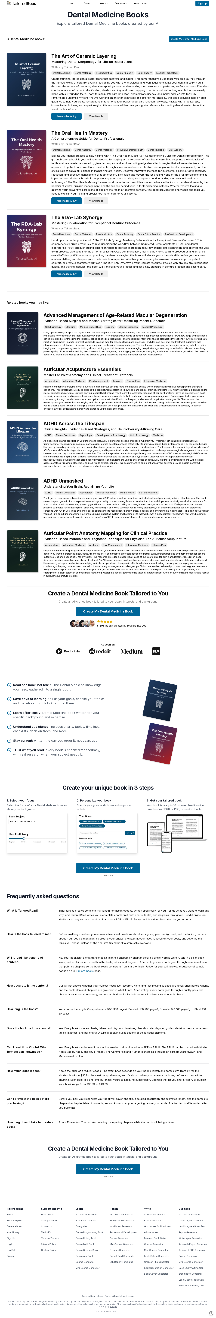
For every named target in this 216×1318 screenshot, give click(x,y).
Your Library (141, 3)
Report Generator (188, 1232)
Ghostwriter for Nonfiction (157, 1226)
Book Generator (152, 1220)
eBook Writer (151, 1232)
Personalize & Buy (66, 116)
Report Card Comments (122, 1256)
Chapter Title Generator (156, 1262)
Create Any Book (84, 1256)
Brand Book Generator (190, 1273)
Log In (10, 1244)
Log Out (11, 1250)
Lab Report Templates (121, 1262)
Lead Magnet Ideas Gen (191, 1279)
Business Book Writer (155, 1238)
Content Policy (48, 1250)
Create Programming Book (89, 1232)
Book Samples (14, 1220)
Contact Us (46, 1226)
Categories (81, 1226)
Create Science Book (87, 1250)
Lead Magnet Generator (191, 1220)
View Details (96, 116)
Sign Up (202, 3)
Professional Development (124, 1232)
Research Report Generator (193, 1244)
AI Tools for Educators (121, 1214)
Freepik (113, 1306)
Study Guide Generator (122, 1220)
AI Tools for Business (190, 1214)
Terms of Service (50, 1238)
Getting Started (49, 1220)
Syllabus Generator (120, 1250)
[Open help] (211, 1313)
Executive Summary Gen (191, 1285)
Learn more (108, 875)
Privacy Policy (48, 1244)
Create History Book (86, 1238)
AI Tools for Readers (86, 1214)
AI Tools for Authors (154, 1214)
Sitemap (11, 1256)
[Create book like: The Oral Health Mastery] (159, 744)
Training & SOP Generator (192, 1250)
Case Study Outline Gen (191, 1268)
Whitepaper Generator (190, 1238)
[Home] (21, 3)
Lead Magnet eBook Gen (192, 1226)
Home (10, 1214)
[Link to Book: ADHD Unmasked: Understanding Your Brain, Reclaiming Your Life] (22, 499)
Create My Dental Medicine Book (189, 39)
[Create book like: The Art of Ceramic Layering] (159, 700)
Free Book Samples (86, 1220)
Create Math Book (85, 1244)
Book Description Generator (158, 1268)
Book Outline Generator (156, 1256)
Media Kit (46, 1232)
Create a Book (14, 1226)
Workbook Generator (121, 1226)
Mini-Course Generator (87, 1268)
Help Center (47, 1214)
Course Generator (85, 1262)
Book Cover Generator (156, 1273)
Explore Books (85, 971)
